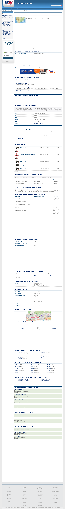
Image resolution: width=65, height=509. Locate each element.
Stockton (32, 370)
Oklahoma (40, 499)
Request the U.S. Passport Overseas (47, 382)
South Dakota (55, 487)
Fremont (48, 372)
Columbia (9, 495)
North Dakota (40, 495)
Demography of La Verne (24, 127)
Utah (55, 494)
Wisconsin (55, 501)
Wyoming (55, 502)
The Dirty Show (23, 147)
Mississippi (24, 502)
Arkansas (9, 491)
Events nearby (20, 144)
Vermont (55, 495)
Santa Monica (20, 358)
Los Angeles (36, 101)
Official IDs (20, 381)
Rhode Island (40, 505)
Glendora (39, 321)
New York (40, 492)
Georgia (9, 501)
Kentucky (24, 492)
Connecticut (9, 497)
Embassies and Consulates (51, 8)
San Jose (48, 364)
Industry (32, 344)
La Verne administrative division (26, 95)
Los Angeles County (20, 10)
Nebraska (40, 485)
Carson (42, 357)
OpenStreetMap (45, 320)
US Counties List (25, 8)
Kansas (24, 491)
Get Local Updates (8, 58)
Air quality (19, 138)
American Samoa (9, 488)
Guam (9, 502)
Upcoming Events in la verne (6, 24)
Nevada (40, 487)
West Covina (43, 355)
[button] (27, 312)
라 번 (35, 275)
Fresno (32, 366)
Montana (24, 505)
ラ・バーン (21, 275)
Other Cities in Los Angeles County (27, 350)
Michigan (24, 499)
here (47, 48)
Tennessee (55, 488)
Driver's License (44, 381)
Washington (55, 498)
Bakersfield (49, 368)
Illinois (24, 487)
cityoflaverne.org (57, 18)
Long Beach (43, 352)
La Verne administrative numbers (26, 239)
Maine (24, 495)
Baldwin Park (17, 346)
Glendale (42, 353)
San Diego (32, 364)
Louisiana (24, 494)
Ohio (40, 498)
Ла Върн (36, 273)
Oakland (32, 368)
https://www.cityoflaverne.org (39, 123)
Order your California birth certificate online (41, 67)
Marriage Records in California (23, 380)
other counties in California (44, 101)
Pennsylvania (40, 502)
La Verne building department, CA (27, 105)
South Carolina (55, 485)
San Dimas (25, 321)
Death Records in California (46, 379)
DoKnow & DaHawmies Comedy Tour (27, 154)
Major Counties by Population (37, 8)
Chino (48, 344)
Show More (16, 171)
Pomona (34, 321)
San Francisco (17, 366)
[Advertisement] (38, 35)
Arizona (9, 490)
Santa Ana (16, 372)
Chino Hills (49, 346)
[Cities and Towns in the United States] (8, 5)
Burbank (42, 356)
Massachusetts (24, 498)
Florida (9, 499)
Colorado (9, 494)
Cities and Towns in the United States (8, 10)
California (15, 10)
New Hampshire (40, 488)
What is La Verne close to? (24, 309)
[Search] (61, 5)
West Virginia (55, 499)
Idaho (24, 485)
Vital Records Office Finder (14, 8)
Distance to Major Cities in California (28, 362)
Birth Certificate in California (23, 379)
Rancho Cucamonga (18, 344)
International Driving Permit (23, 382)
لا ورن (51, 273)
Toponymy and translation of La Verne (29, 271)
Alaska (9, 487)
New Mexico (40, 491)
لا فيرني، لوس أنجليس (21, 273)
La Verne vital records (38, 65)
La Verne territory (22, 289)
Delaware (9, 498)
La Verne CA (25, 10)
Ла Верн (51, 275)
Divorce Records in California (46, 380)
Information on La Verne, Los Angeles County (31, 14)
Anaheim (16, 370)
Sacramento (49, 366)
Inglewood (20, 356)
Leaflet (38, 320)
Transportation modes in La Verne (27, 281)
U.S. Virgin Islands (55, 491)
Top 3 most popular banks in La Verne (28, 187)
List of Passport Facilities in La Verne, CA (29, 174)
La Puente (32, 346)
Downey (19, 355)
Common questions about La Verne (27, 77)
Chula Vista (33, 372)
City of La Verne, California (25, 3)
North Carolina (40, 494)
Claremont (30, 321)
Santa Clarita (20, 353)
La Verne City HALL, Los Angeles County (29, 51)
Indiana (24, 488)
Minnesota (24, 501)
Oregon (40, 501)
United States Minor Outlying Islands (55, 492)
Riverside (48, 370)
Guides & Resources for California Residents (31, 377)
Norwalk (19, 357)
